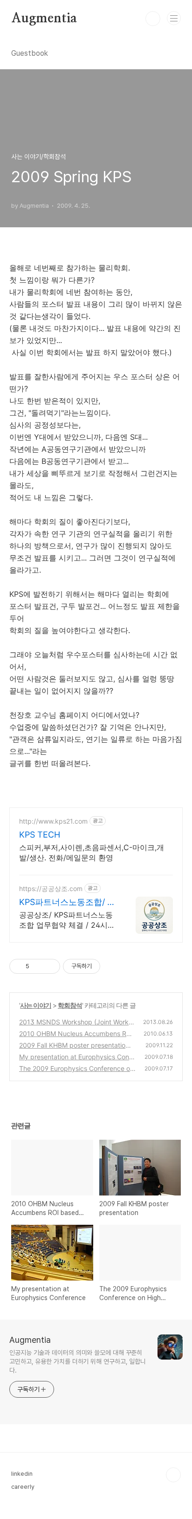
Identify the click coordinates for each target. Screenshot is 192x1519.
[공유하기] (38, 966)
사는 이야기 (35, 1005)
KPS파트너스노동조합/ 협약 (67, 902)
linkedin (22, 1473)
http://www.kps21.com (53, 821)
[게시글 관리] (49, 966)
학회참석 (70, 1005)
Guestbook (29, 53)
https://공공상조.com (50, 888)
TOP (173, 1474)
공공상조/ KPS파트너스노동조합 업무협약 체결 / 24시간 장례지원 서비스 (67, 920)
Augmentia (44, 18)
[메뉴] (174, 18)
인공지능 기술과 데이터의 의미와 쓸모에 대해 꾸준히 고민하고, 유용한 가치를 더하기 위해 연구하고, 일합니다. (77, 1361)
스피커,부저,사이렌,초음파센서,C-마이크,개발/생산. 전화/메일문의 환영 (91, 852)
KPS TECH (39, 834)
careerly (22, 1486)
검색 (153, 19)
